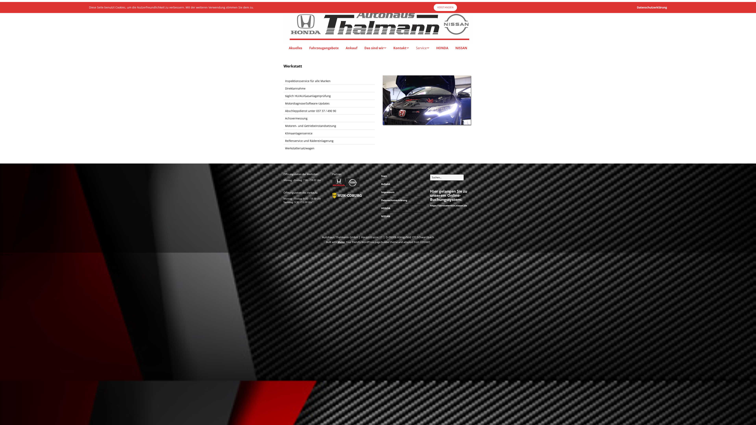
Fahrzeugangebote (324, 48)
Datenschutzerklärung (394, 200)
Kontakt (399, 48)
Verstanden (445, 7)
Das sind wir (374, 48)
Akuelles (295, 48)
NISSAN (461, 48)
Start (384, 176)
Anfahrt (385, 184)
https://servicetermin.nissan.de (448, 205)
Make (341, 242)
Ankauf (351, 48)
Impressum (388, 192)
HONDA (442, 48)
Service (421, 48)
